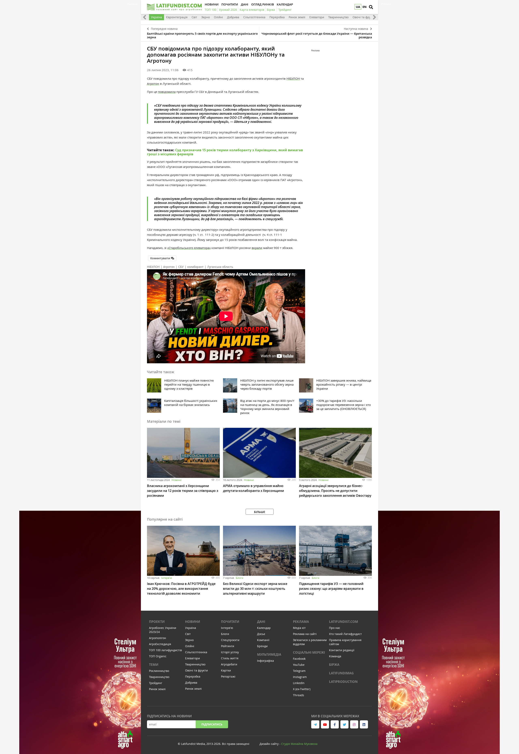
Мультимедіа (269, 654)
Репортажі (228, 676)
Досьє (261, 634)
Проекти (157, 621)
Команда (335, 656)
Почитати (230, 621)
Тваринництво (338, 17)
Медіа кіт (299, 628)
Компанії (263, 640)
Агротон (153, 84)
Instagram (300, 677)
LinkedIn (299, 683)
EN (364, 7)
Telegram (299, 671)
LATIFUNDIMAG (341, 673)
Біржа (334, 664)
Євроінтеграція (177, 17)
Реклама (301, 621)
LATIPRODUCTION (343, 681)
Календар (264, 628)
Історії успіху (230, 652)
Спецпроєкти (230, 640)
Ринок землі (297, 17)
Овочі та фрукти (364, 17)
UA (358, 7)
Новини (176, 480)
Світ (194, 17)
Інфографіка (265, 661)
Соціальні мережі (309, 652)
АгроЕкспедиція (160, 644)
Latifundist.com (343, 621)
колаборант (195, 267)
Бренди (262, 646)
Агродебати (229, 664)
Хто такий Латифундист (345, 634)
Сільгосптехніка (254, 17)
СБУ (181, 267)
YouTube (299, 665)
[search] (371, 7)
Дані (261, 621)
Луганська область (220, 267)
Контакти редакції (341, 650)
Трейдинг (155, 683)
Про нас (334, 628)
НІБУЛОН (293, 78)
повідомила (167, 92)
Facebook (299, 659)
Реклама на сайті (305, 634)
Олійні (218, 17)
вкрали (257, 248)
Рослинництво (159, 671)
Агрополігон (157, 638)
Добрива (233, 17)
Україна (156, 17)
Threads (298, 695)
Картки (226, 670)
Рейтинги (227, 646)
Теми (153, 664)
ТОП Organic (157, 656)
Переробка (277, 17)
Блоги (239, 578)
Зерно (205, 17)
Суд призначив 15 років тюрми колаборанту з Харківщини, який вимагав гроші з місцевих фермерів (225, 152)
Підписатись (211, 724)
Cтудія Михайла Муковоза (299, 744)
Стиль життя (229, 658)
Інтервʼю (166, 578)
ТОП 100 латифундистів (165, 650)
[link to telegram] (315, 724)
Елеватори (316, 17)
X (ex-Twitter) (301, 689)
